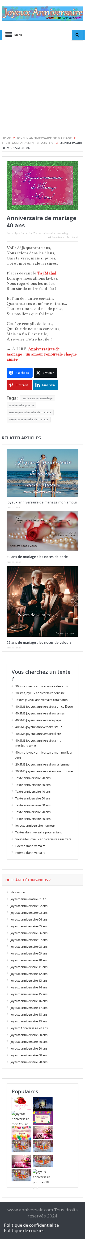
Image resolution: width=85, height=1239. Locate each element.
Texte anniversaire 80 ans (33, 819)
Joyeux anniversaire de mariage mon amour (42, 502)
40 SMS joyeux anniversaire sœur (38, 727)
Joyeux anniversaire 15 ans (28, 994)
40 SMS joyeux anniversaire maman (40, 713)
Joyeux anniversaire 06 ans (28, 933)
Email (75, 237)
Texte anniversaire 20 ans (33, 778)
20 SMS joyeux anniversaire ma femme (42, 764)
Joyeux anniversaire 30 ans (28, 1035)
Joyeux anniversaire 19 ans (28, 1021)
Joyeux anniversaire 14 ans (28, 987)
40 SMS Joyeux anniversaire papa (38, 720)
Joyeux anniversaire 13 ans (28, 980)
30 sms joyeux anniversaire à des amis (41, 686)
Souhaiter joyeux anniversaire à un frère (43, 839)
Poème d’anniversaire (30, 846)
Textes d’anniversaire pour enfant (38, 832)
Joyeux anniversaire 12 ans (28, 974)
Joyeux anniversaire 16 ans (28, 1001)
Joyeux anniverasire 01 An (28, 899)
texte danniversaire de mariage (28, 419)
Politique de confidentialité (31, 1225)
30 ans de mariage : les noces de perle (37, 557)
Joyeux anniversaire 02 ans (28, 906)
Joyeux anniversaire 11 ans (28, 967)
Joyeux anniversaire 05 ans (28, 926)
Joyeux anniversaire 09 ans (28, 953)
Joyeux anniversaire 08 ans (28, 946)
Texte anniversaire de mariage (51, 233)
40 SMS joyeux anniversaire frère (38, 734)
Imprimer (58, 237)
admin (23, 233)
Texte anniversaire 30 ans (33, 785)
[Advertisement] (42, 89)
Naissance (17, 892)
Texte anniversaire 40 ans (33, 791)
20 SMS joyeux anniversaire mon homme (44, 771)
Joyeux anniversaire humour (35, 825)
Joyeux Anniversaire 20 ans (29, 1028)
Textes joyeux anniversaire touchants (41, 700)
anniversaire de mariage (37, 398)
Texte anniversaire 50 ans (33, 798)
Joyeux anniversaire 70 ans (28, 1062)
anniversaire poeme (21, 405)
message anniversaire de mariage (30, 412)
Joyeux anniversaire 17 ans (28, 1008)
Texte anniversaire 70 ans (33, 812)
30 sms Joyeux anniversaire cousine (40, 693)
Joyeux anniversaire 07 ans (28, 940)
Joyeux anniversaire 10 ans (28, 960)
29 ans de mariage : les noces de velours (39, 642)
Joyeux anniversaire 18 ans (28, 1014)
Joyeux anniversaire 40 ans (28, 1041)
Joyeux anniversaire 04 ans (28, 919)
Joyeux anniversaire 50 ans (28, 1048)
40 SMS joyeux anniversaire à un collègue (44, 706)
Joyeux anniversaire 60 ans (28, 1055)
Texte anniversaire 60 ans (33, 805)
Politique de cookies (24, 1230)
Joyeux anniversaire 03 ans (28, 912)
